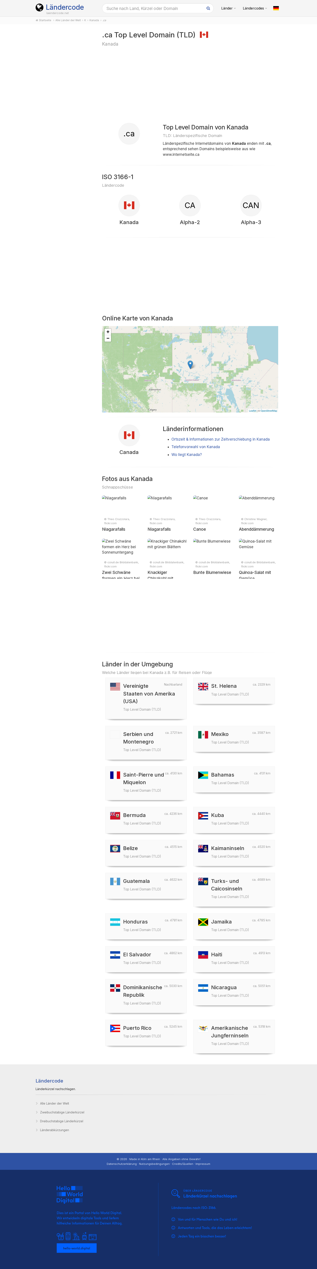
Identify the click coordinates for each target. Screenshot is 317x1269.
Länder (227, 8)
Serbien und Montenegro (142, 741)
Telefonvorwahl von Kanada (195, 447)
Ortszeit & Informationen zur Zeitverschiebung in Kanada (220, 439)
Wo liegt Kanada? (186, 454)
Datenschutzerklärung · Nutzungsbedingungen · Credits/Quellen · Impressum (158, 1164)
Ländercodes (253, 8)
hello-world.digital (76, 1248)
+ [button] (108, 331)
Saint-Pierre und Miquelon (143, 782)
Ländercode (65, 7)
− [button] (108, 338)
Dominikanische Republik (142, 994)
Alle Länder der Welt (54, 1103)
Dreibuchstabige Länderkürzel (61, 1121)
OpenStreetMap (269, 410)
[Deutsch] (276, 8)
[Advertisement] (64, 97)
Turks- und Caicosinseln (230, 888)
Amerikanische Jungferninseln (230, 1035)
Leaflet (252, 410)
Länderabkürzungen (54, 1130)
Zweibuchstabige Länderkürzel (62, 1112)
